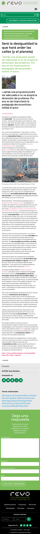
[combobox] (17, 15)
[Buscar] (37, 15)
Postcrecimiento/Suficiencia (14, 33)
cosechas (7, 150)
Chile (22, 329)
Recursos (32, 504)
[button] (36, 9)
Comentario (6, 437)
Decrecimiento (26, 398)
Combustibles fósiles (25, 395)
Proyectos (22, 504)
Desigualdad (10, 400)
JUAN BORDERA (7, 113)
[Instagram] (24, 525)
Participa (20, 508)
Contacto (30, 508)
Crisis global (9, 398)
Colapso (7, 395)
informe (27, 266)
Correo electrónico (8, 468)
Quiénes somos (10, 504)
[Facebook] (21, 525)
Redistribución (20, 406)
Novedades (10, 508)
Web (2, 475)
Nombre (4, 461)
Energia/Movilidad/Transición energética (19, 31)
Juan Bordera (14, 371)
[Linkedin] (27, 525)
